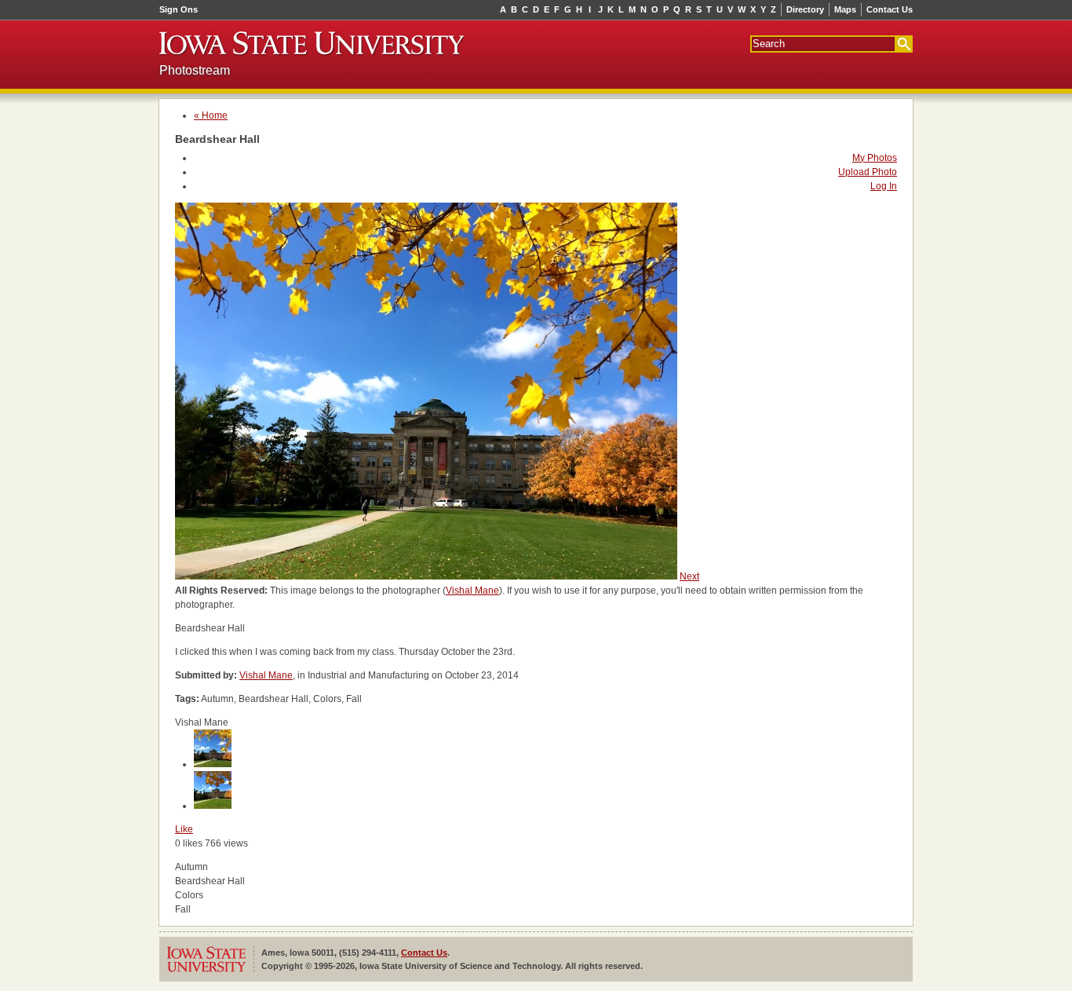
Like (184, 829)
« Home (211, 115)
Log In (883, 186)
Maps (845, 9)
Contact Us (889, 9)
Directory (805, 9)
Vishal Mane (472, 590)
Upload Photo (867, 171)
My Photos (874, 157)
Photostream (194, 70)
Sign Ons (178, 9)
